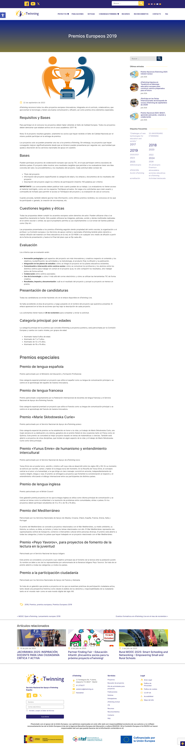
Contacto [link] (157, 14)
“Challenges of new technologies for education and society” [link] (138, 137)
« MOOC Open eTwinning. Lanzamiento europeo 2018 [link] (38, 616)
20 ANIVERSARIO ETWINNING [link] (156, 134)
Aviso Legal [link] (148, 680)
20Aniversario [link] (135, 165)
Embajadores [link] (112, 698)
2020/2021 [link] (134, 154)
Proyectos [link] (62, 14)
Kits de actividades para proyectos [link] (116, 687)
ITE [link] (109, 705)
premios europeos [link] (44, 604)
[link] (3, 15)
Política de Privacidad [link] (147, 684)
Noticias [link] (91, 14)
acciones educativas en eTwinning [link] (157, 174)
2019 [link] (134, 150)
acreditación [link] (135, 178)
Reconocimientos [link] (141, 14)
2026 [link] (151, 161)
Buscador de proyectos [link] (116, 683)
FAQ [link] (166, 14)
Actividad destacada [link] (157, 178)
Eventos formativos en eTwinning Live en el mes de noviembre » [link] (142, 616)
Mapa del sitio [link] (149, 700)
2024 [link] (152, 158)
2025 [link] (132, 161)
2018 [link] (27, 604)
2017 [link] (133, 144)
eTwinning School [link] (114, 702)
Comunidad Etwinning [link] (108, 14)
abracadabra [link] (154, 170)
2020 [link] (151, 149)
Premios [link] (33, 604)
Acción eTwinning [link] (137, 173)
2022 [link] (151, 155)
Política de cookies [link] (150, 689)
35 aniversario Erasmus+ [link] (154, 166)
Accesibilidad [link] (148, 696)
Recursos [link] (126, 14)
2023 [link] (132, 158)
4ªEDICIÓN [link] (134, 170)
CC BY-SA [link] (147, 693)
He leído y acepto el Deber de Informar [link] (41, 710)
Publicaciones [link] (77, 14)
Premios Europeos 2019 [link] (62, 604)
